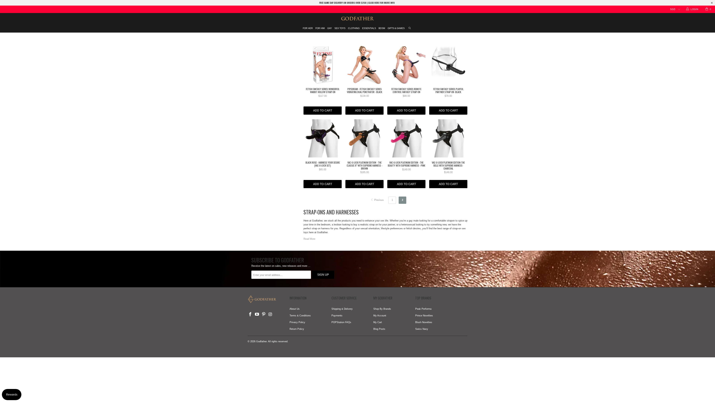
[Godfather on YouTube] (257, 314)
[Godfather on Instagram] (270, 314)
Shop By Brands (382, 308)
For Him (320, 28)
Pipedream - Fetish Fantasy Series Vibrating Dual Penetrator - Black (364, 65)
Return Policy (297, 329)
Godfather (261, 341)
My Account (379, 315)
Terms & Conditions (300, 315)
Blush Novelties (423, 322)
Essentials (369, 28)
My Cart (377, 322)
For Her (308, 28)
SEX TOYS (339, 28)
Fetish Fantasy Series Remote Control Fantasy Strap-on (406, 65)
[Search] (409, 28)
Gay (329, 28)
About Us (295, 308)
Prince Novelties (424, 315)
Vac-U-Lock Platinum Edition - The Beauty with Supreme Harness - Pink (406, 138)
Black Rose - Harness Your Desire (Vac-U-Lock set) (323, 138)
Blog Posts (379, 329)
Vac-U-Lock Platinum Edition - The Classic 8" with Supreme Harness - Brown (364, 138)
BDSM (382, 28)
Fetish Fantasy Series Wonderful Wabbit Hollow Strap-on (323, 65)
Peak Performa (423, 308)
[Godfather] (357, 18)
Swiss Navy (421, 329)
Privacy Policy (297, 322)
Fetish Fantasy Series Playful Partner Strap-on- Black (448, 65)
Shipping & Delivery (342, 308)
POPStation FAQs (341, 322)
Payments (336, 315)
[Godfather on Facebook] (250, 314)
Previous (379, 200)
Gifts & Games (396, 28)
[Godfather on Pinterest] (263, 314)
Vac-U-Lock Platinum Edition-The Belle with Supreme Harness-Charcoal (448, 138)
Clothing (354, 28)
